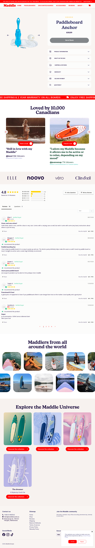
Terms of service (34, 525)
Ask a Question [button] (71, 192)
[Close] (92, 532)
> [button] (55, 326)
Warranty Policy (34, 529)
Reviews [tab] (4, 206)
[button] (89, 231)
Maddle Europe (10, 544)
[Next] (8, 35)
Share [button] (5, 231)
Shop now (86, 1)
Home (31, 515)
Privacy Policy (33, 527)
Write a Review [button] (87, 192)
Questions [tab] (17, 206)
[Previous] (39, 35)
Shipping (32, 521)
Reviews (32, 519)
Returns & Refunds (35, 523)
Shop (31, 517)
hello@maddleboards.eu (11, 517)
